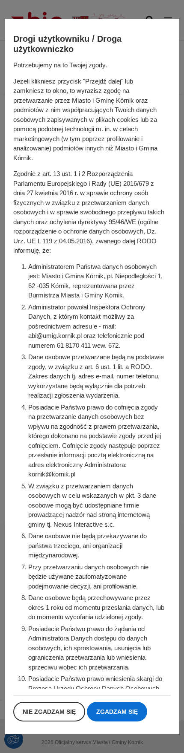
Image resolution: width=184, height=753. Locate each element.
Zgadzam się (117, 711)
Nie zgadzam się (49, 711)
